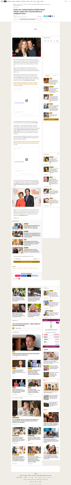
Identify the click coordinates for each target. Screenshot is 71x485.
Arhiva (35, 479)
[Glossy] (32, 477)
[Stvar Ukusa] (52, 477)
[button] (39, 16)
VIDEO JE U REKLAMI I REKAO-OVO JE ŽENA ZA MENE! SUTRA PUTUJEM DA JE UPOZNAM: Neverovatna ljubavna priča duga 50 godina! (25, 84)
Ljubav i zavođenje (24, 4)
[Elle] (29, 477)
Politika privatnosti (39, 479)
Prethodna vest (18, 258)
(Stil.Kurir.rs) (16, 217)
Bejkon (18, 69)
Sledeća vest (35, 258)
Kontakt (32, 479)
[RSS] (54, 41)
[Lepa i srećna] (36, 477)
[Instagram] (48, 41)
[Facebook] (45, 41)
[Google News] (57, 41)
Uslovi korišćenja (45, 479)
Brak (13, 270)
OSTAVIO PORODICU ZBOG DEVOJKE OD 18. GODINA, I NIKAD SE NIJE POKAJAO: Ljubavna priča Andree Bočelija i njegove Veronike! (26, 143)
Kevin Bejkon (15, 268)
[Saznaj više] (58, 349)
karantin (35, 268)
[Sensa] (44, 477)
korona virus (26, 268)
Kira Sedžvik (19, 209)
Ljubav (19, 4)
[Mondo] (21, 477)
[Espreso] (25, 477)
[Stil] (2, 1)
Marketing (28, 479)
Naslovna (14, 4)
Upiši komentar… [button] (18, 328)
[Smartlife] (39, 477)
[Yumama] (48, 477)
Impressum (25, 479)
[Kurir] (18, 477)
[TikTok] (51, 41)
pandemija (31, 268)
